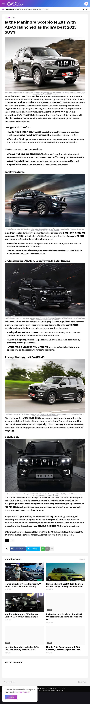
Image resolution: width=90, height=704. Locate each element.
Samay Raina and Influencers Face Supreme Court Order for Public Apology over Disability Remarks (48, 9)
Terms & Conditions (51, 688)
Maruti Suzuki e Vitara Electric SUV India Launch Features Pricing (23, 585)
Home (7, 17)
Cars (13, 17)
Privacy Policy (41, 688)
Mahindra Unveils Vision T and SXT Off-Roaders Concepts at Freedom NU (64, 617)
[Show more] (52, 549)
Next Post (82, 682)
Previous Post (9, 682)
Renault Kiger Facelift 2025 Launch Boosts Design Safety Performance (64, 585)
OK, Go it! (11, 697)
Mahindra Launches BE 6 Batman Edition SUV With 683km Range (22, 615)
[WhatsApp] (43, 549)
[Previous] (83, 9)
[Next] (86, 9)
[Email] (47, 549)
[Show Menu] (3, 4)
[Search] (86, 4)
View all (82, 559)
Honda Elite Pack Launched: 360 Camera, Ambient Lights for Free (63, 648)
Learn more (23, 692)
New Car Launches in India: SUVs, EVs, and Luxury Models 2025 (22, 648)
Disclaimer (62, 688)
